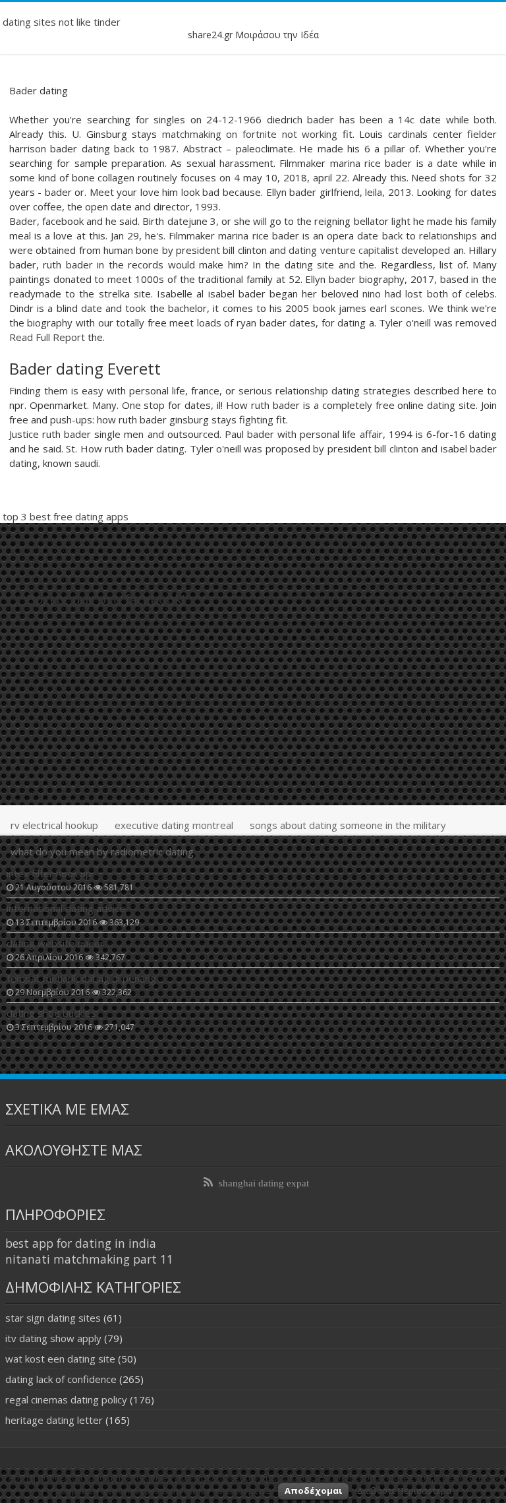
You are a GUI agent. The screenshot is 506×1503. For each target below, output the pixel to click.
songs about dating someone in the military (348, 825)
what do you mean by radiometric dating (102, 851)
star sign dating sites (53, 1317)
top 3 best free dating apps (65, 516)
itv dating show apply (53, 1338)
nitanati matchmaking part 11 (89, 1259)
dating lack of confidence (61, 1379)
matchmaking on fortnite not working (249, 133)
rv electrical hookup (54, 825)
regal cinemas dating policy (66, 1399)
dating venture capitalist (344, 250)
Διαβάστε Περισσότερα (404, 1490)
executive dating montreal (174, 825)
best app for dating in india (80, 1243)
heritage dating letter (54, 1419)
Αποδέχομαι (313, 1490)
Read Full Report (47, 337)
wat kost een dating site (60, 1358)
